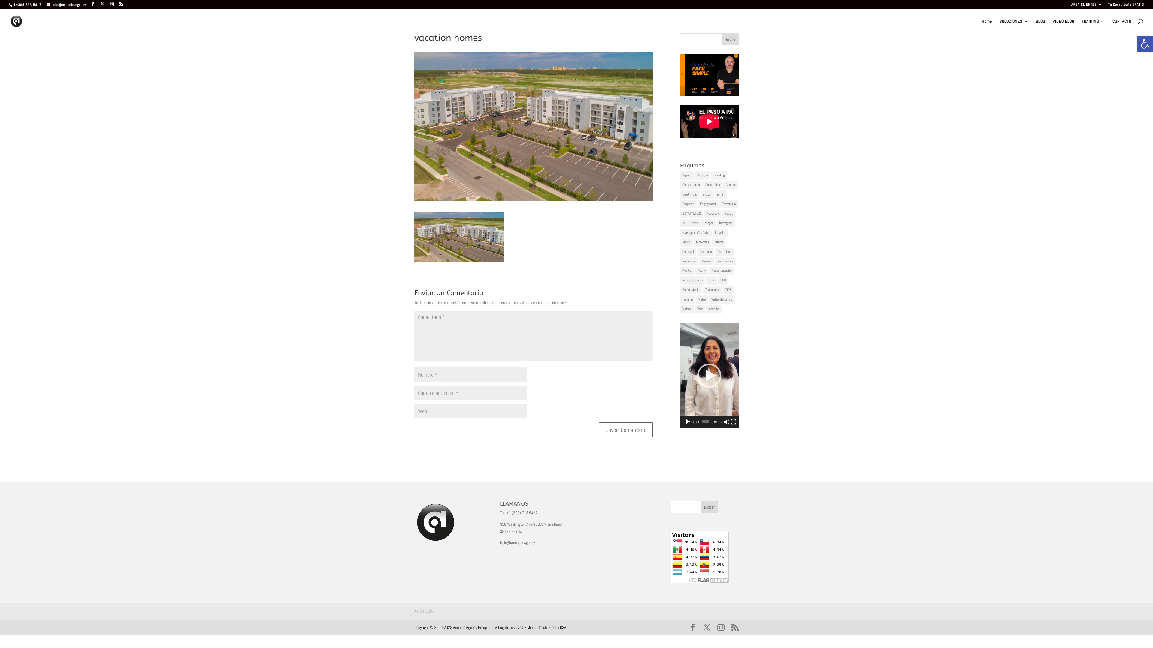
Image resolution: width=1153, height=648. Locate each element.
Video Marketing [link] (721, 299)
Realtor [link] (687, 270)
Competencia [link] (691, 184)
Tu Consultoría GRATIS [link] (1126, 5)
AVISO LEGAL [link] (424, 611)
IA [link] (683, 222)
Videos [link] (686, 309)
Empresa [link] (688, 204)
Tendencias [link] (712, 289)
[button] (709, 376)
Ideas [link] (694, 222)
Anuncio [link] (703, 175)
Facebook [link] (713, 213)
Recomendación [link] (722, 270)
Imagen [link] (708, 222)
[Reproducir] (688, 422)
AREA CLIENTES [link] (1084, 5)
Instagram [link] (726, 222)
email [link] (721, 194)
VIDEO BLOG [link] (1063, 21)
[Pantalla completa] (734, 422)
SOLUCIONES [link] (1011, 21)
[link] (1145, 44)
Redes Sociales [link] (692, 280)
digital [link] (707, 194)
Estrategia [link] (729, 204)
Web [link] (700, 309)
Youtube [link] (714, 309)
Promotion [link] (724, 251)
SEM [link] (712, 280)
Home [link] (987, 21)
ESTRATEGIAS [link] (691, 213)
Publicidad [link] (689, 261)
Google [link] (729, 213)
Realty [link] (702, 270)
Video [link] (702, 299)
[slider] (705, 421)
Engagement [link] (708, 204)
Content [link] (731, 184)
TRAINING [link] (1090, 21)
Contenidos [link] (712, 184)
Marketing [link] (702, 242)
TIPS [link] (728, 289)
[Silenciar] (727, 422)
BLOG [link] (1040, 21)
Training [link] (687, 299)
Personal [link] (688, 251)
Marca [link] (686, 242)
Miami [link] (719, 242)
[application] (709, 375)
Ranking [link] (707, 261)
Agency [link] (687, 175)
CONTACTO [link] (1121, 21)
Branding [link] (719, 175)
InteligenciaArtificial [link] (695, 232)
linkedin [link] (720, 232)
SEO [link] (723, 280)
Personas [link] (706, 251)
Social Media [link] (690, 289)
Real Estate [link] (725, 261)
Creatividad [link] (689, 194)
